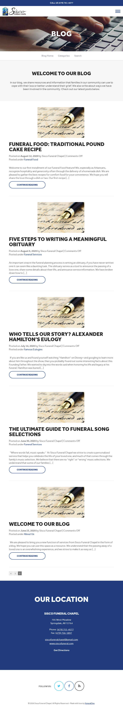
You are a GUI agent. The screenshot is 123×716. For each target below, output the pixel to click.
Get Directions (61, 650)
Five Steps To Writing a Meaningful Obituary (58, 242)
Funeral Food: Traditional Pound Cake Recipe (56, 147)
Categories (64, 55)
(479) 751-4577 (66, 3)
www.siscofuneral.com (62, 643)
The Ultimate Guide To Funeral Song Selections (59, 431)
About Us (29, 534)
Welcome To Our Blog (39, 524)
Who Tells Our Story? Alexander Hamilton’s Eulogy (56, 336)
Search (78, 55)
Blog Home (47, 55)
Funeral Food (31, 159)
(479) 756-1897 (64, 633)
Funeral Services (33, 254)
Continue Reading (27, 185)
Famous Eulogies (33, 349)
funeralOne (89, 703)
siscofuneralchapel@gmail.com (61, 639)
